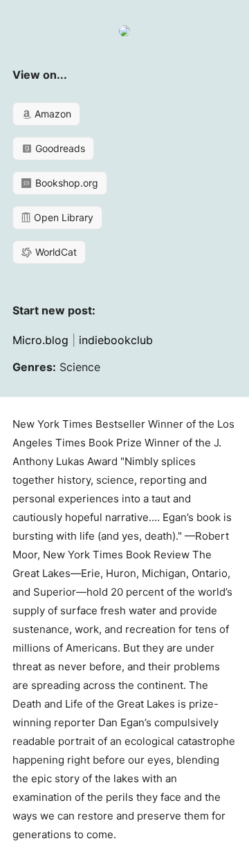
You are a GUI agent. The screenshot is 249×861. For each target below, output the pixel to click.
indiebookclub (116, 340)
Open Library (62, 217)
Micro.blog (40, 340)
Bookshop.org (65, 183)
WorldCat (55, 252)
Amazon (51, 114)
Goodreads (59, 148)
